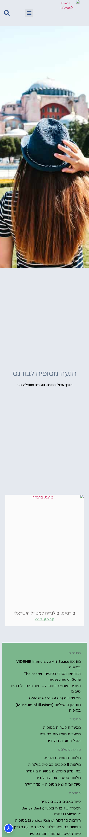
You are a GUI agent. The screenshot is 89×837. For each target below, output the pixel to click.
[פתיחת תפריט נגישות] (8, 828)
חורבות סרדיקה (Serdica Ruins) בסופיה (48, 820)
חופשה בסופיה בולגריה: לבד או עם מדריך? (46, 827)
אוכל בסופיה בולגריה (64, 741)
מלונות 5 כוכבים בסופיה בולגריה (54, 764)
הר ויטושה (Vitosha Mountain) (55, 698)
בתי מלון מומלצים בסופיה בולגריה (53, 771)
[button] (29, 13)
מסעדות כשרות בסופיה (62, 727)
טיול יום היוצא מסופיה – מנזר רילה (53, 784)
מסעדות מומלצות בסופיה (60, 734)
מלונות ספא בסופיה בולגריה (58, 778)
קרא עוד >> (44, 619)
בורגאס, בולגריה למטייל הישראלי (44, 613)
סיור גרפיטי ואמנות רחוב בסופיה (55, 833)
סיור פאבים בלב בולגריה (61, 801)
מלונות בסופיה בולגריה (62, 758)
